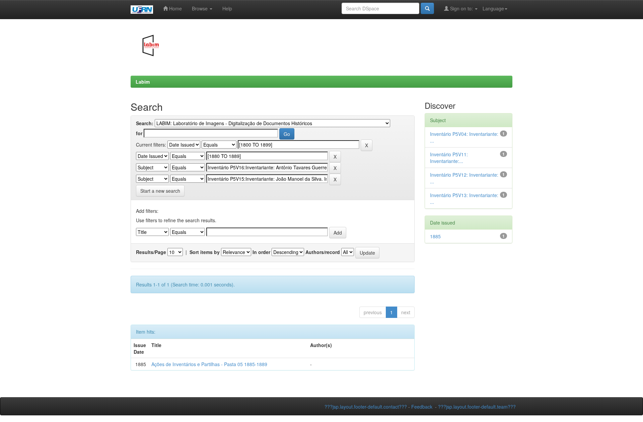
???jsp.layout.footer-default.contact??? (366, 406)
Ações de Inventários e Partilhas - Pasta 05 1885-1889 (209, 364)
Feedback (421, 406)
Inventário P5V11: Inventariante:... (449, 157)
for (139, 133)
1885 (435, 236)
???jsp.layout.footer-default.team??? (477, 406)
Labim (143, 81)
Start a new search (160, 190)
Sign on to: (461, 8)
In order (261, 252)
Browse (200, 8)
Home (175, 8)
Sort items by (205, 252)
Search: (144, 123)
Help (227, 8)
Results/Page (151, 252)
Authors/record (322, 252)
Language (493, 8)
